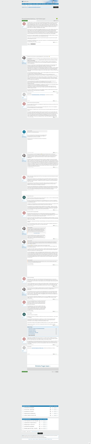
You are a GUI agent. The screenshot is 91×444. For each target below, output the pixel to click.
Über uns (31, 439)
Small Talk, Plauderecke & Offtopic (35, 431)
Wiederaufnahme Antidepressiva (29, 413)
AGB (43, 439)
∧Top (89, 443)
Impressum (34, 439)
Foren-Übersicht (24, 431)
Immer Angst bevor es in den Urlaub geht (31, 420)
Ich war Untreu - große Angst (29, 409)
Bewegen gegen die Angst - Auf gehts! (30, 428)
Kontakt (29, 439)
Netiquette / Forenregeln (47, 439)
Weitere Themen (29, 431)
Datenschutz (37, 439)
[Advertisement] (42, 271)
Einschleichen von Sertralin (29, 411)
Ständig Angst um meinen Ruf (29, 424)
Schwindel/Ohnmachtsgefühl (29, 407)
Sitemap (51, 439)
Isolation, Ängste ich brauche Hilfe (30, 415)
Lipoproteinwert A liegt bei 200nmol (30, 422)
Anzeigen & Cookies (41, 439)
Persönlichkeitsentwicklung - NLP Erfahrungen (33, 19)
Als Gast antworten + (24, 20)
